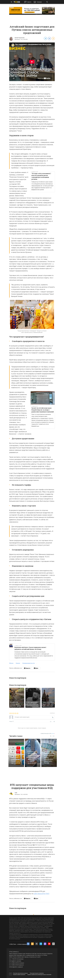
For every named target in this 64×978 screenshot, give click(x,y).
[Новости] (27, 668)
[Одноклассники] (53, 38)
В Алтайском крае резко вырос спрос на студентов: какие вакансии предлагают (33, 757)
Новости (29, 2)
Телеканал (39, 2)
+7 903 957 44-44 (15, 959)
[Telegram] (45, 38)
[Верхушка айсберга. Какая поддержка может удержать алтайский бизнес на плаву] (11, 652)
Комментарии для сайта (48, 733)
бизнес (11, 663)
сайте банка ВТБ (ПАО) (41, 894)
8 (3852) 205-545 (15, 963)
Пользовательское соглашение (37, 973)
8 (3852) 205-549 (15, 964)
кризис (18, 663)
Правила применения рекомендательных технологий (39, 974)
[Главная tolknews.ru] (17, 2)
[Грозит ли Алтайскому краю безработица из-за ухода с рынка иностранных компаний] (43, 398)
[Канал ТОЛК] (36, 668)
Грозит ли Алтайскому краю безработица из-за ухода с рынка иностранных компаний (42, 410)
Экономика (17, 39)
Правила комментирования (19, 974)
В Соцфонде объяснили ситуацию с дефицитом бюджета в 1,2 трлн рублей (16, 758)
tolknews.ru (16, 951)
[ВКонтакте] (49, 38)
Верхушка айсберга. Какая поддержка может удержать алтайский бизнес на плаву (30, 648)
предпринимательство (28, 663)
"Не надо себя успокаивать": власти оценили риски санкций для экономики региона (41, 176)
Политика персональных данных (20, 973)
